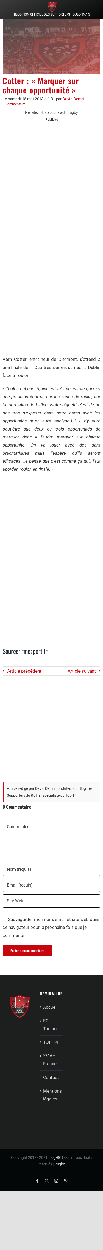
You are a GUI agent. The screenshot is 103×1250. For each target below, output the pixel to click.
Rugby (59, 1164)
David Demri (73, 98)
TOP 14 (50, 1042)
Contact (51, 1077)
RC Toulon (50, 1024)
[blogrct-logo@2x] (52, 3)
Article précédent (24, 671)
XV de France (50, 1060)
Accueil (50, 1007)
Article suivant (82, 671)
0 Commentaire (14, 104)
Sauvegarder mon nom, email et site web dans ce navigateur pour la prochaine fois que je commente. (51, 927)
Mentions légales (52, 1095)
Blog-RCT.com (60, 1157)
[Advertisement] (51, 179)
